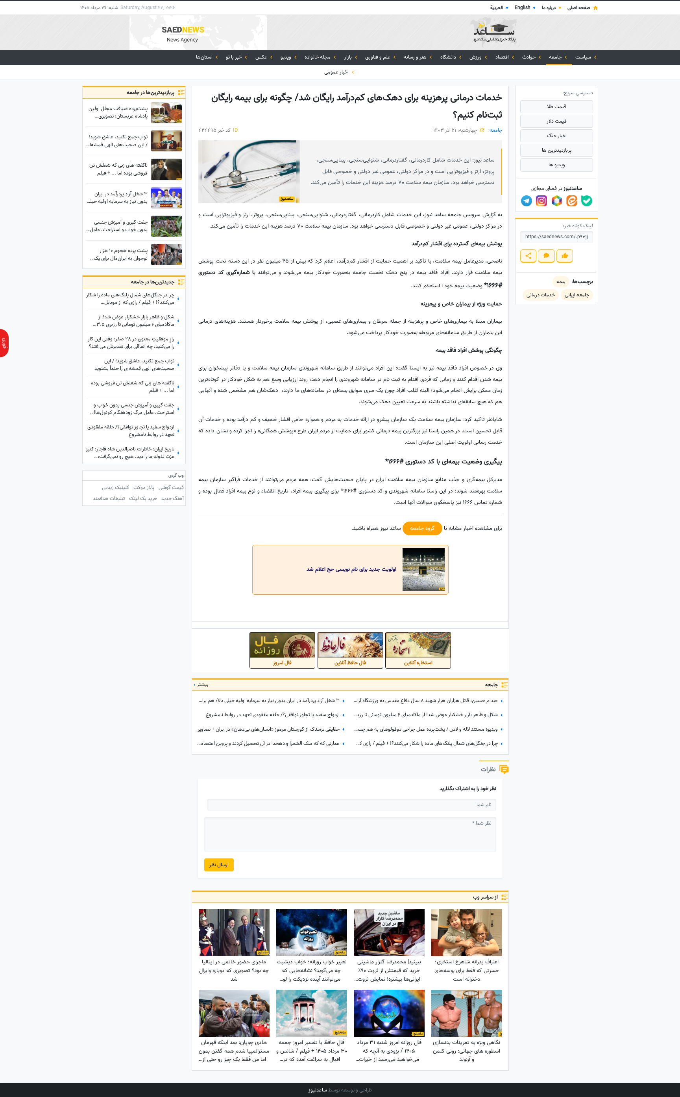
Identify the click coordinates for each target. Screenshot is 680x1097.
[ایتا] (571, 200)
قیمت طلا (556, 107)
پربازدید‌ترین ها (556, 150)
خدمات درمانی (541, 295)
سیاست (583, 57)
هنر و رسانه (416, 57)
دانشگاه (448, 57)
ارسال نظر (219, 865)
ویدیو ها (557, 165)
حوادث (529, 57)
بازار (348, 57)
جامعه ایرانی (577, 295)
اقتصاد (502, 57)
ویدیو (286, 57)
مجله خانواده (318, 57)
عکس (261, 57)
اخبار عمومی (337, 72)
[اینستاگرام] (541, 200)
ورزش (476, 57)
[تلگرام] (526, 200)
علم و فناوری (378, 57)
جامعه (556, 57)
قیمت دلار (557, 121)
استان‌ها (205, 57)
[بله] (586, 200)
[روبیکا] (556, 200)
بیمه (560, 281)
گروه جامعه (422, 528)
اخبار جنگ (557, 136)
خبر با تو (234, 57)
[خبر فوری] (4, 343)
